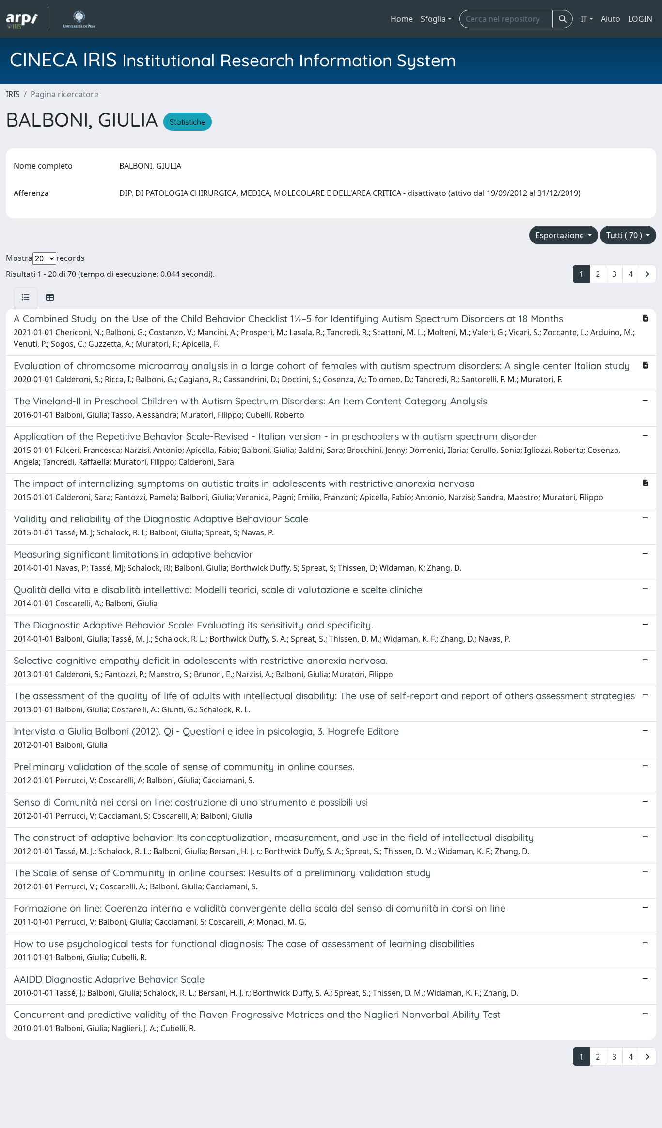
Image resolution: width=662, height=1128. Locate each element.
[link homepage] (26, 19)
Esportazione (561, 235)
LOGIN (640, 19)
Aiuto (610, 19)
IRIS (13, 94)
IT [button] (584, 19)
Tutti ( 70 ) (625, 235)
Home (402, 19)
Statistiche (187, 122)
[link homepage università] (78, 19)
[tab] (26, 297)
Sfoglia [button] (433, 19)
